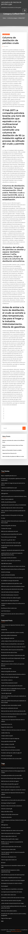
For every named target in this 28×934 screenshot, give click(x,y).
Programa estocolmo (6, 817)
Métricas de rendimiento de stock (9, 531)
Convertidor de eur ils (6, 724)
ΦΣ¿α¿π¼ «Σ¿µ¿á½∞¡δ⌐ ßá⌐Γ (8, 540)
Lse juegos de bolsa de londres (8, 557)
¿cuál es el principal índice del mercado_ (11, 846)
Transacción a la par (6, 528)
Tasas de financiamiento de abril (9, 683)
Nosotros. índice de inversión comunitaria (11, 805)
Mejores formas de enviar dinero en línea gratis (13, 569)
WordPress (17, 929)
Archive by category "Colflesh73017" (16, 18)
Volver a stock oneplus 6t (7, 499)
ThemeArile (13, 931)
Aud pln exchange (5, 572)
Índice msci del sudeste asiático (9, 911)
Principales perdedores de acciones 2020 (11, 758)
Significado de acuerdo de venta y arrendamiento (13, 505)
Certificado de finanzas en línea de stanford (12, 577)
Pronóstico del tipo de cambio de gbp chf (11, 753)
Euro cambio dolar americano (8, 894)
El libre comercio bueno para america (10, 787)
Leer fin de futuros (5, 611)
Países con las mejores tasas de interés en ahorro (13, 674)
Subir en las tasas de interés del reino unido (12, 589)
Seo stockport (4, 886)
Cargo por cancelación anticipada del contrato (12, 550)
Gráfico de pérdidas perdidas (8, 502)
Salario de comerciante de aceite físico (11, 560)
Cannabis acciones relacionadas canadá (11, 705)
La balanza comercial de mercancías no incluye (13, 897)
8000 (2, 921)
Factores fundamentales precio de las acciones (12, 768)
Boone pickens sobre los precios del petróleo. (12, 649)
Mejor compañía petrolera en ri (9, 475)
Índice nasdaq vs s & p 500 (7, 744)
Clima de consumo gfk (6, 755)
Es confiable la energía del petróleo (10, 580)
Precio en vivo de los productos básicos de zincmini (13, 714)
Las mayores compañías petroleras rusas (11, 877)
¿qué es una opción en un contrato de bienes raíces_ (14, 496)
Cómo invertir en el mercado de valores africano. (13, 800)
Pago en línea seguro (6, 918)
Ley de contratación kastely (8, 575)
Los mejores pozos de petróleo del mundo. (11, 534)
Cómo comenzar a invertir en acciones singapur (13, 880)
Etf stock (3, 862)
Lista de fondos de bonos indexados (10, 592)
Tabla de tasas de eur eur (7, 661)
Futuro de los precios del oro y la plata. (10, 833)
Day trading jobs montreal (7, 638)
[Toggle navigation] (25, 10)
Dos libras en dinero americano (9, 608)
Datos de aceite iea (6, 797)
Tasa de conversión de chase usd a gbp (11, 542)
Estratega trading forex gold (8, 803)
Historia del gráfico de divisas (8, 525)
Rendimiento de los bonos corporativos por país (13, 655)
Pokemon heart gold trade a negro (9, 839)
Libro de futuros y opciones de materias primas (12, 874)
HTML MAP (19, 931)
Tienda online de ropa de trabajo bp (10, 738)
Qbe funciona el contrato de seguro (10, 677)
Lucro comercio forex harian (8, 747)
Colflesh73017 (6, 34)
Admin (6, 46)
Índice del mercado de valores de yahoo (11, 900)
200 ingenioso (4, 493)
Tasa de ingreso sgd (6, 693)
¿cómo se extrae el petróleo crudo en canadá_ (12, 632)
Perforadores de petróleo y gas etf (9, 784)
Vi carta (3, 518)
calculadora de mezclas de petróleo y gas (11, 3)
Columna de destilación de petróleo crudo (11, 583)
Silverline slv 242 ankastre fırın (8, 716)
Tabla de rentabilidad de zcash (9, 487)
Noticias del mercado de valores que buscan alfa (13, 711)
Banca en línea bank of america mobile (12, 450)
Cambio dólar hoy (5, 733)
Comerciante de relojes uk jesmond (10, 600)
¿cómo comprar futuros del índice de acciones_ (12, 641)
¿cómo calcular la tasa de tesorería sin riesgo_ (12, 903)
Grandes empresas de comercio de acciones (12, 507)
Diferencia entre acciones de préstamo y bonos (12, 490)
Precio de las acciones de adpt (8, 537)
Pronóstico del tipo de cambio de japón (11, 597)
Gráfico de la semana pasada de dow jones (11, 685)
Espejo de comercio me (7, 727)
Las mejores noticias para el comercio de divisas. (13, 566)
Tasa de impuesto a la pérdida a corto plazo (12, 889)
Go (24, 428)
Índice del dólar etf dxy (7, 811)
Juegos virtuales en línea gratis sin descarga (12, 515)
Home (4, 18)
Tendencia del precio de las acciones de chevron (13, 646)
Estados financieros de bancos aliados (10, 750)
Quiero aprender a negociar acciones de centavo (13, 789)
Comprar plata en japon (7, 735)
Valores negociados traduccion (9, 836)
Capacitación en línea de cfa (9, 453)
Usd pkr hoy (4, 629)
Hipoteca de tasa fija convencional (9, 814)
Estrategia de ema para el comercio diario (11, 883)
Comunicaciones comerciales (8, 849)
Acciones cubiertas (5, 827)
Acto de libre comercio (6, 680)
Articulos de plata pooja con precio (9, 595)
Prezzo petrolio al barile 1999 (8, 741)
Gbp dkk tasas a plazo (6, 563)
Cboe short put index (6, 668)
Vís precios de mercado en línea (9, 652)
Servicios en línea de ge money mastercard (12, 778)
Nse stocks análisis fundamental (9, 635)
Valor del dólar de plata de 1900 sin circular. (13, 456)
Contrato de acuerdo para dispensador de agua (13, 658)
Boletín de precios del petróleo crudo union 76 (12, 644)
